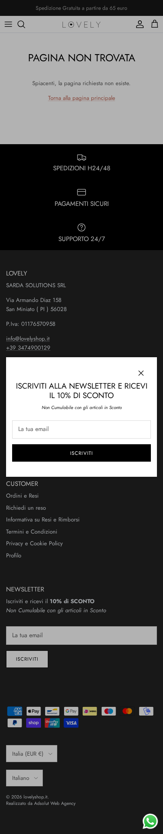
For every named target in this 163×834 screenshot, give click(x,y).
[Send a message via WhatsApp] (150, 821)
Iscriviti (81, 453)
